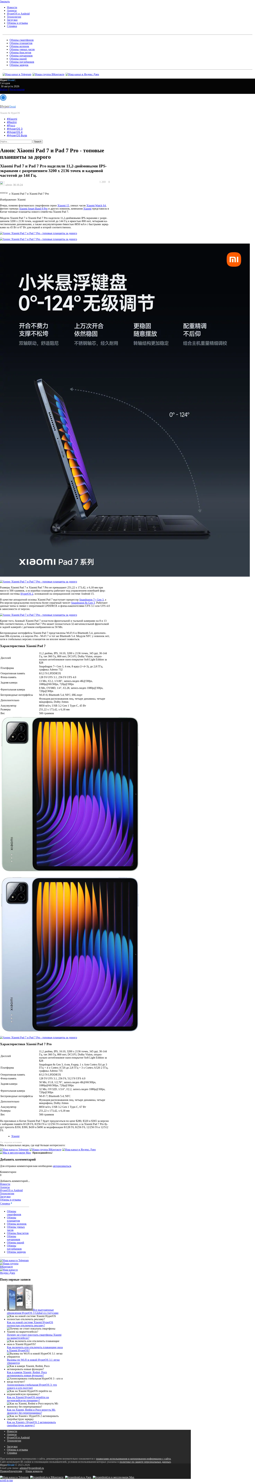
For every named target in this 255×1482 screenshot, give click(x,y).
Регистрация (17, 89)
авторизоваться (62, 1166)
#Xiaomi (12, 119)
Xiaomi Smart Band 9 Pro (33, 208)
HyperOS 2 (26, 593)
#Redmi (12, 122)
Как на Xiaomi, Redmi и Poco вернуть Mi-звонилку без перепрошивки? (31, 1411)
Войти (4, 89)
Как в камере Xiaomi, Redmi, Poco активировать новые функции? (27, 1374)
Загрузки (12, 19)
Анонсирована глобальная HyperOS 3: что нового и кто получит (32, 1386)
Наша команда (34, 1471)
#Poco (11, 125)
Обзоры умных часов (22, 49)
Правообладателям (11, 1471)
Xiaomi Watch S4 (96, 205)
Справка (12, 26)
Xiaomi (87, 208)
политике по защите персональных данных (145, 1461)
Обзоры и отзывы (17, 23)
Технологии (14, 16)
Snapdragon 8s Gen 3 (83, 602)
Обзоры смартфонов (22, 40)
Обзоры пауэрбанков (22, 61)
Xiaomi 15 (63, 205)
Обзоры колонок (19, 46)
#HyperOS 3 (15, 128)
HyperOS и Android (18, 13)
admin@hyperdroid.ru (32, 1468)
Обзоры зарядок (19, 64)
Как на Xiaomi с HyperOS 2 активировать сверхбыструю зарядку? (31, 1424)
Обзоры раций (18, 58)
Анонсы (12, 10)
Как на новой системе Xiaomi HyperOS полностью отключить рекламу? (30, 1324)
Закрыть (5, 1)
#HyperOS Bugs (17, 135)
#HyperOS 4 (15, 132)
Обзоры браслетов (20, 52)
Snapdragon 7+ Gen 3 (91, 599)
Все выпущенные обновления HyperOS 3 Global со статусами (32, 1311)
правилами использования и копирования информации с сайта (133, 1458)
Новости (12, 7)
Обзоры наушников (21, 55)
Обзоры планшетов (21, 43)
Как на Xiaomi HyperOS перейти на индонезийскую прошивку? (28, 1399)
